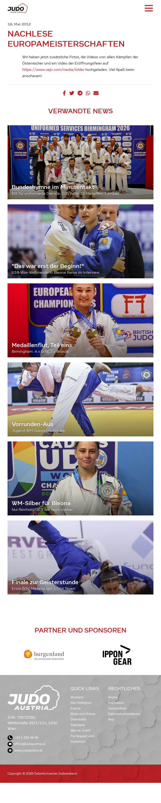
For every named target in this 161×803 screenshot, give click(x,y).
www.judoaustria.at (28, 750)
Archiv (113, 697)
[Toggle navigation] (148, 8)
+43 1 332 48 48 (26, 738)
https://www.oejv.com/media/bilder (53, 69)
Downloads (78, 719)
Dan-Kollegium (81, 703)
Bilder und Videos (82, 714)
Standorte (77, 725)
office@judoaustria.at (29, 744)
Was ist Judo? (80, 730)
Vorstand (76, 697)
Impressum (116, 703)
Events (75, 708)
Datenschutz (117, 708)
